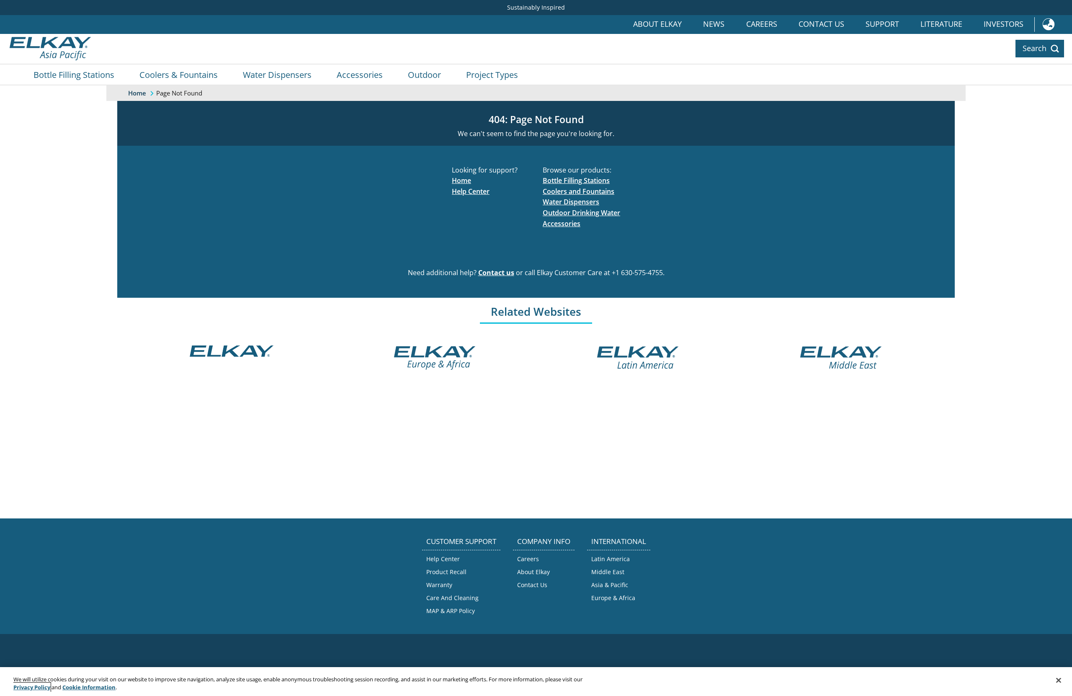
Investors (1003, 24)
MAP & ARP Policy (450, 610)
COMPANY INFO (543, 541)
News (713, 24)
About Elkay (657, 24)
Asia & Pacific (609, 584)
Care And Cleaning (452, 597)
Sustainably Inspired (536, 7)
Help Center (471, 191)
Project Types (492, 74)
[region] (536, 681)
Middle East (607, 571)
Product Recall (446, 571)
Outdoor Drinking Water (581, 212)
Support (882, 24)
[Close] (1058, 680)
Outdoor (424, 74)
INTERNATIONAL (618, 541)
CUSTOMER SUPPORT (461, 541)
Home (461, 180)
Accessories (360, 74)
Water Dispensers (277, 74)
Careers (761, 24)
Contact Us (821, 24)
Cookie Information (89, 687)
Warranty (439, 584)
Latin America (610, 558)
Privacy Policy (31, 687)
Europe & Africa (613, 597)
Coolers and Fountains (578, 191)
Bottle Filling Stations (74, 74)
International (1053, 24)
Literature (941, 24)
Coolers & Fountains (178, 74)
